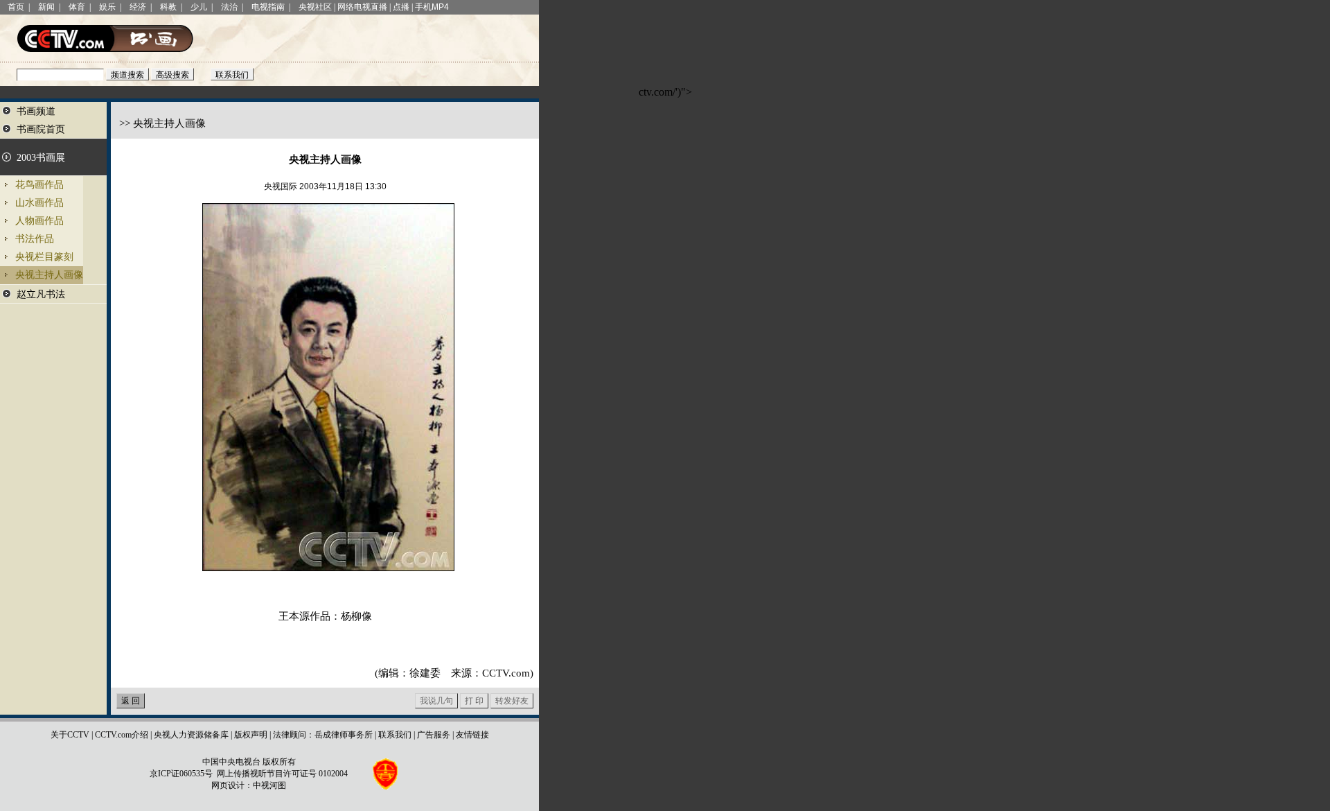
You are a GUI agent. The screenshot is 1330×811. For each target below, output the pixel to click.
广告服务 (433, 735)
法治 (229, 7)
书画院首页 (41, 129)
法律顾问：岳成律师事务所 (323, 735)
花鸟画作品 (39, 185)
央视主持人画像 (49, 275)
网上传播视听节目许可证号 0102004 (282, 773)
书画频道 (36, 111)
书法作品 (34, 239)
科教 (168, 7)
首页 (16, 7)
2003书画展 (41, 157)
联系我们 (394, 735)
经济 (138, 7)
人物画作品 (39, 221)
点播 (401, 7)
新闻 (46, 7)
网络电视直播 (362, 7)
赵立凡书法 (41, 294)
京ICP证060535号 (181, 773)
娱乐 (107, 7)
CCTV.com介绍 (121, 735)
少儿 (198, 7)
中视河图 (269, 785)
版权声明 (250, 735)
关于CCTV (70, 735)
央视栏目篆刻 (44, 257)
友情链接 (472, 735)
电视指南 (268, 7)
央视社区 (315, 7)
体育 (77, 7)
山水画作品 (39, 203)
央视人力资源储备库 (191, 735)
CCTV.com (506, 673)
